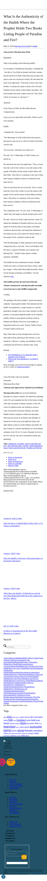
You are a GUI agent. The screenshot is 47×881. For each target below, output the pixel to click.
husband (12, 723)
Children (13, 660)
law (36, 723)
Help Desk (14, 788)
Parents (21, 683)
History (21, 672)
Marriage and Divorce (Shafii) (20, 681)
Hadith (34, 46)
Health (9, 672)
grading (25, 446)
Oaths (17, 683)
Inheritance (28, 672)
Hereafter (15, 672)
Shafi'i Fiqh (16, 695)
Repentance (13, 693)
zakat (27, 735)
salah (9, 733)
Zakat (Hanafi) (34, 701)
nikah (22, 727)
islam (23, 722)
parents (26, 727)
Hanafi (38, 720)
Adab (6, 658)
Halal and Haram (32, 668)
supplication (7, 735)
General (24, 664)
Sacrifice (20, 693)
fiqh (10, 719)
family (40, 717)
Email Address (17, 849)
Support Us (11, 761)
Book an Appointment (15, 807)
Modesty (11, 683)
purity (14, 730)
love (40, 723)
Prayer (26, 683)
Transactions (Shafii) (17, 701)
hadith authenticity (35, 446)
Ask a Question (16, 804)
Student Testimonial (14, 811)
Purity (17, 687)
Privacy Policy (15, 826)
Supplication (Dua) (30, 697)
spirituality (31, 733)
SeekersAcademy (23, 367)
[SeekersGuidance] (19, 4)
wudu (23, 735)
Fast (32, 662)
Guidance (12, 666)
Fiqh (19, 664)
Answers (13, 802)
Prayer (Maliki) (15, 685)
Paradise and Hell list (34, 448)
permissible (36, 726)
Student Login (15, 786)
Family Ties (27, 662)
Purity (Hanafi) (25, 687)
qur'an (20, 730)
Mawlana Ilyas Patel (22, 46)
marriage (10, 726)
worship (18, 735)
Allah (17, 658)
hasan (6, 448)
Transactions (24, 699)
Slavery (23, 695)
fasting (6, 720)
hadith (28, 720)
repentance (37, 730)
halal (33, 720)
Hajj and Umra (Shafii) (17, 668)
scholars (26, 693)
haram (6, 723)
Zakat (26, 701)
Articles (12, 797)
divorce (27, 717)
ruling (6, 733)
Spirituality (19, 697)
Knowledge (30, 723)
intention (17, 723)
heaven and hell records (17, 448)
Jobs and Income (16, 677)
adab (5, 717)
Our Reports (15, 824)
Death (13, 662)
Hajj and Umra (26, 666)
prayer (8, 730)
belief (13, 717)
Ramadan (11, 691)
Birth (25, 658)
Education (19, 662)
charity (17, 717)
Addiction (11, 658)
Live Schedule (15, 784)
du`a (32, 717)
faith (36, 717)
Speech (13, 697)
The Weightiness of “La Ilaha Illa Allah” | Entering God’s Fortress (23, 356)
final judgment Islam (14, 446)
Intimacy (33, 674)
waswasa (13, 735)
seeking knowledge (16, 733)
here (12, 276)
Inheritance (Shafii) (16, 674)
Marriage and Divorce (15, 679)
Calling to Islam (32, 658)
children (22, 717)
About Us (13, 822)
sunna (36, 733)
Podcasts (13, 800)
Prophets (12, 687)
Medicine (34, 681)
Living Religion (28, 677)
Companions (20, 660)
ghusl (14, 720)
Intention (26, 674)
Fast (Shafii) (13, 664)
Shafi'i (23, 733)
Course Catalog (12, 781)
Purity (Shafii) (14, 689)
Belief (21, 658)
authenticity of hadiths (16, 444)
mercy (17, 727)
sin (26, 733)
